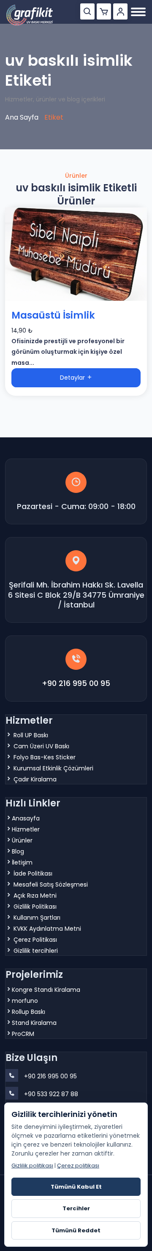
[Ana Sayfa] (29, 15)
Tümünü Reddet (76, 1230)
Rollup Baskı (28, 1012)
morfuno (25, 1000)
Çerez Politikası (35, 939)
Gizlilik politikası (32, 1165)
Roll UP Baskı (31, 735)
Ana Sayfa (21, 117)
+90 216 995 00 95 (76, 683)
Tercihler (76, 1208)
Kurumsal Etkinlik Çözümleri (53, 768)
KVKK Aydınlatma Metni (47, 928)
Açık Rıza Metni (35, 895)
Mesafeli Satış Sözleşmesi (51, 884)
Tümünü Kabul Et (76, 1187)
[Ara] (87, 11)
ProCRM (23, 1034)
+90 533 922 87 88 (51, 1094)
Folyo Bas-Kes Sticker (45, 757)
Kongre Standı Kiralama (46, 989)
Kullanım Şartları (37, 917)
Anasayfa (26, 818)
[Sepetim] (104, 11)
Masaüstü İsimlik (53, 315)
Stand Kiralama (34, 1023)
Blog (18, 851)
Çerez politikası (78, 1165)
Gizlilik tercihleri (36, 950)
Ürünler (22, 840)
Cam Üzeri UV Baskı (41, 746)
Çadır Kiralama (35, 779)
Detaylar (73, 377)
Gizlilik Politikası (35, 906)
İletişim (22, 862)
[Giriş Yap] (120, 11)
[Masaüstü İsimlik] (76, 254)
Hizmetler (26, 829)
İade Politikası (33, 873)
